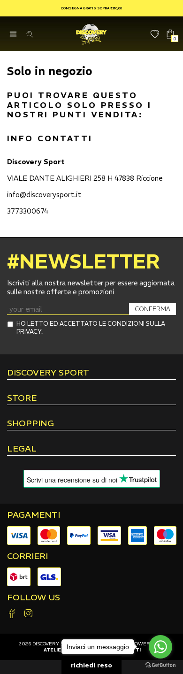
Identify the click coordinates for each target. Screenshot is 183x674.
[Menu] (13, 34)
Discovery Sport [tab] (48, 373)
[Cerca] (29, 34)
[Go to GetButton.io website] (160, 664)
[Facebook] (11, 614)
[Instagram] (28, 614)
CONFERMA (152, 309)
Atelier (54, 650)
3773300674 (27, 211)
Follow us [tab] (33, 597)
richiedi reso (91, 665)
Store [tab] (22, 398)
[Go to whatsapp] (160, 647)
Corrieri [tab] (27, 556)
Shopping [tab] (30, 424)
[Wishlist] (155, 34)
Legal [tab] (22, 449)
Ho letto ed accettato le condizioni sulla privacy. (90, 328)
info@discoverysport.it (44, 194)
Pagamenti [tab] (33, 515)
